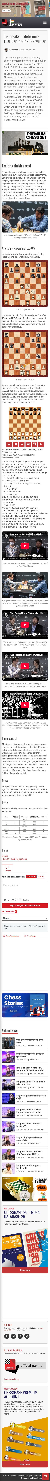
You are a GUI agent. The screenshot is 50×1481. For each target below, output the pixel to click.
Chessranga (26, 1478)
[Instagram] (26, 1336)
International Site (11, 1379)
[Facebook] (20, 1336)
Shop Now (25, 1270)
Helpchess (37, 1478)
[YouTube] (13, 1336)
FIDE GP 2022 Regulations (14, 859)
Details (5, 856)
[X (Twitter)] (6, 1336)
